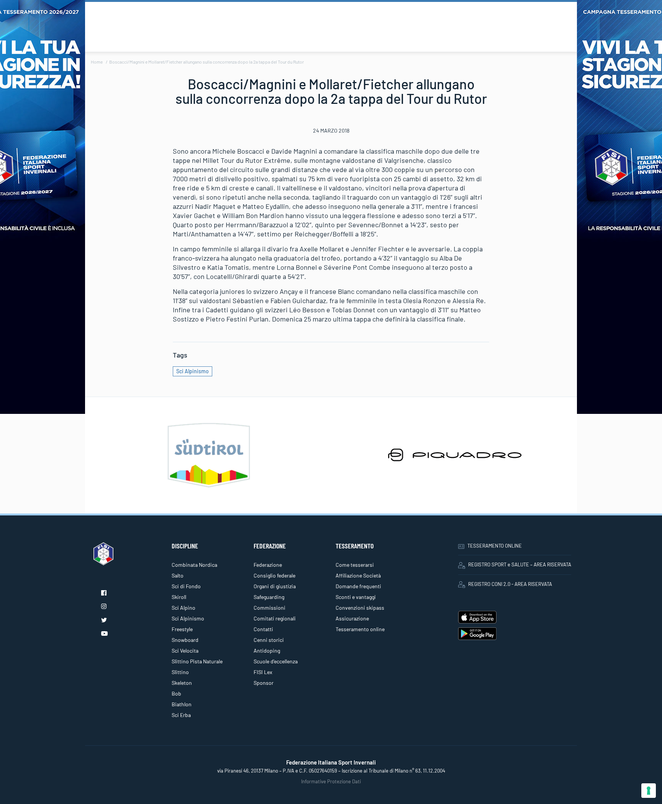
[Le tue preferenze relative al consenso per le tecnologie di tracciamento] (648, 790)
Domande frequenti (358, 586)
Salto (178, 575)
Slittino (180, 672)
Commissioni (269, 607)
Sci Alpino (183, 607)
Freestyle (182, 629)
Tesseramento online (360, 629)
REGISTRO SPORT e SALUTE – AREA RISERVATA (519, 564)
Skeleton (182, 682)
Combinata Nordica (194, 564)
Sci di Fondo (186, 586)
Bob (176, 693)
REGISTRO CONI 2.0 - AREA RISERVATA (510, 584)
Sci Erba (181, 715)
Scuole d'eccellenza (276, 661)
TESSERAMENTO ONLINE (494, 546)
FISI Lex (263, 672)
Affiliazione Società (358, 575)
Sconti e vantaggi (356, 597)
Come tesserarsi (355, 564)
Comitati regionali (275, 618)
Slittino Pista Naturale (197, 661)
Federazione (268, 564)
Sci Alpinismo (192, 371)
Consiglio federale (274, 575)
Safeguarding (269, 597)
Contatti (263, 629)
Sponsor (264, 682)
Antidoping (267, 650)
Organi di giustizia (275, 586)
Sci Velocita (185, 650)
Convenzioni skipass (360, 607)
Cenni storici (269, 640)
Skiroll (179, 597)
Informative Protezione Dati (331, 781)
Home (97, 61)
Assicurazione (352, 618)
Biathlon (182, 704)
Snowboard (185, 640)
